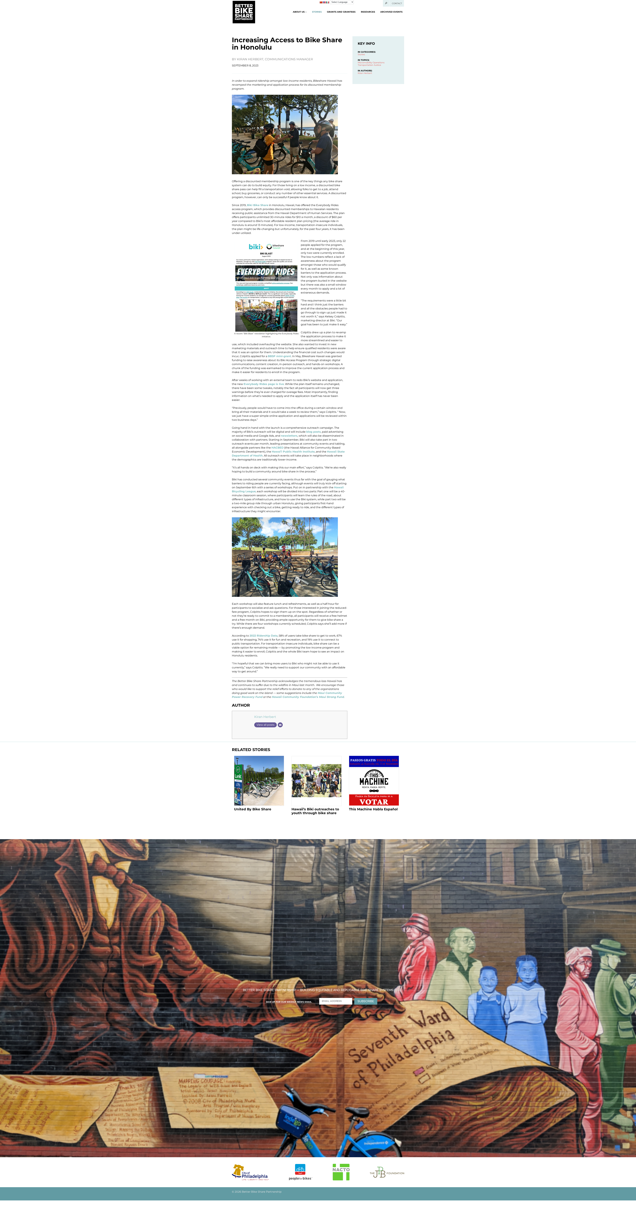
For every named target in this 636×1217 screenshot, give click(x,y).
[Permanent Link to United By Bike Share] (259, 781)
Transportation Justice (369, 65)
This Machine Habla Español (373, 809)
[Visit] (250, 1172)
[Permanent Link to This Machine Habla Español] (374, 781)
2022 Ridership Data (264, 635)
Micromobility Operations (371, 62)
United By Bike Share (252, 809)
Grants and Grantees (341, 11)
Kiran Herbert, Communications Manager (275, 59)
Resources (368, 11)
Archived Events (391, 11)
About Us (299, 11)
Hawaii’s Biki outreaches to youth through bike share (315, 811)
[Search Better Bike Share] (386, 3)
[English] (324, 2)
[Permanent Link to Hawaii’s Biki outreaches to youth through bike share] (316, 781)
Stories (317, 11)
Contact (397, 3)
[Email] (280, 724)
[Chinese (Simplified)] (320, 2)
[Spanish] (327, 2)
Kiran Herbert (265, 717)
